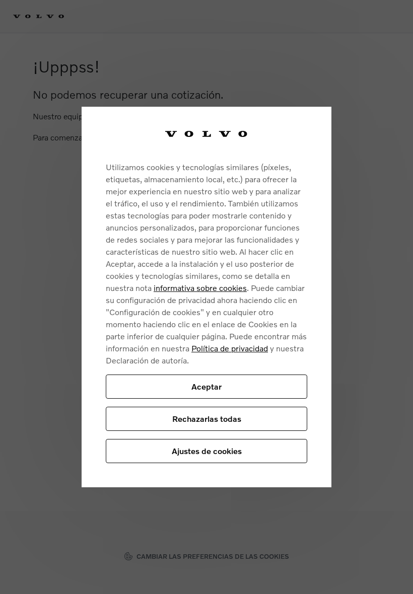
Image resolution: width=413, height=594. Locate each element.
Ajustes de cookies (207, 451)
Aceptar (206, 386)
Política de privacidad (229, 348)
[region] (206, 297)
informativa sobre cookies (200, 287)
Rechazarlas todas (206, 418)
